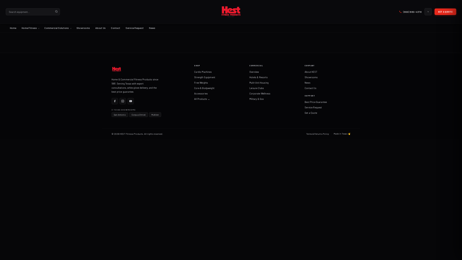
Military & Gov (256, 99)
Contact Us (310, 88)
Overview (254, 71)
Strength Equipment (204, 77)
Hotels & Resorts (258, 77)
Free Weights (201, 82)
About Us (100, 27)
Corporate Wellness (259, 93)
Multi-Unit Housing (259, 82)
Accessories (201, 93)
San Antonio (120, 114)
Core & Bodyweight (204, 88)
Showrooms (83, 27)
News (152, 27)
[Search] (56, 11)
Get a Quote (445, 11)
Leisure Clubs (256, 88)
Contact (115, 27)
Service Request (135, 27)
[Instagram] (122, 101)
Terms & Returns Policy (317, 134)
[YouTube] (130, 101)
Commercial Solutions (56, 27)
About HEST (311, 71)
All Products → (202, 99)
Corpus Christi (139, 114)
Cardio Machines (203, 71)
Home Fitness (29, 27)
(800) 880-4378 (412, 11)
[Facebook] (115, 101)
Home (13, 27)
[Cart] (428, 11)
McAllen (155, 114)
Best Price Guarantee (316, 102)
